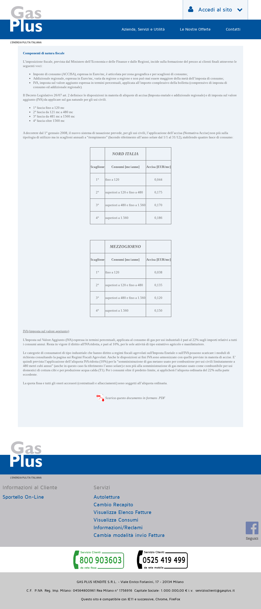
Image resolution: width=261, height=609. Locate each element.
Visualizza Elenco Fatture (122, 512)
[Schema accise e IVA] (100, 397)
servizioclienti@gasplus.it (215, 590)
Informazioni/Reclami (118, 528)
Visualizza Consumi (116, 520)
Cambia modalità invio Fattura (129, 535)
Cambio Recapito (113, 505)
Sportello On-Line (23, 497)
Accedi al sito (215, 10)
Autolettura (107, 497)
